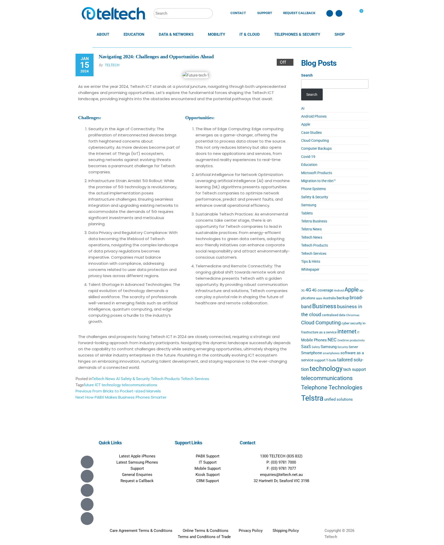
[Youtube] (87, 490)
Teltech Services (195, 379)
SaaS (306, 346)
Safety (316, 347)
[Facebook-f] (87, 476)
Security (342, 347)
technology (111, 385)
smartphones (331, 353)
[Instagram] (87, 504)
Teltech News (103, 379)
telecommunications (139, 385)
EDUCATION (134, 34)
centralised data (333, 315)
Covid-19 (308, 157)
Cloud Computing (315, 140)
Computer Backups (316, 148)
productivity (357, 340)
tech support (354, 369)
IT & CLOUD (249, 34)
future (89, 385)
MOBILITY (216, 34)
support (319, 360)
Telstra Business (314, 221)
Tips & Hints (310, 261)
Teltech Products (165, 379)
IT (358, 332)
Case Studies (311, 132)
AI (118, 379)
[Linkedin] (87, 462)
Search (307, 75)
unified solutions (338, 399)
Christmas (352, 315)
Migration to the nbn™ (318, 181)
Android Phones (314, 116)
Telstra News (311, 229)
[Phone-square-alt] (329, 13)
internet (346, 331)
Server (353, 347)
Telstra (312, 398)
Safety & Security (135, 379)
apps (319, 298)
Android (339, 290)
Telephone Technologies (331, 387)
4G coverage (322, 290)
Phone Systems (313, 189)
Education (309, 165)
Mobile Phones (314, 340)
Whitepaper (310, 269)
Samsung (308, 205)
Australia (329, 298)
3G (303, 290)
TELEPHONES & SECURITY (297, 34)
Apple (305, 124)
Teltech (112, 65)
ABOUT (103, 34)
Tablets (307, 213)
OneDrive (343, 340)
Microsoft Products (316, 173)
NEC (332, 339)
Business (324, 306)
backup (343, 298)
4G (308, 290)
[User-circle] (339, 13)
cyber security (351, 323)
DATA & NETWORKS (176, 34)
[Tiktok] (87, 518)
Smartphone (311, 353)
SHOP (340, 34)
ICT (98, 385)
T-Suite (331, 360)
